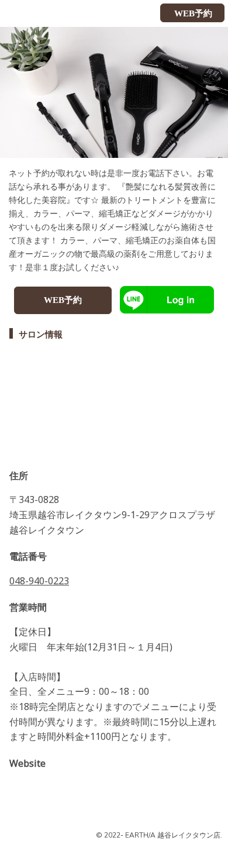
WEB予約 (63, 300)
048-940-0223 (39, 580)
